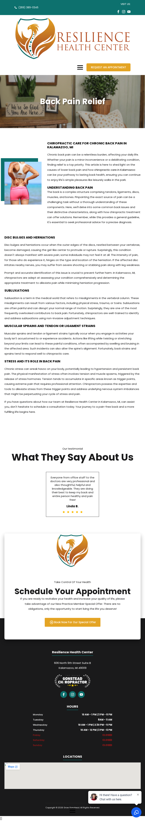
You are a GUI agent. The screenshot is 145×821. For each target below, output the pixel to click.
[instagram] (123, 11)
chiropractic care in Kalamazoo (114, 170)
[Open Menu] (80, 67)
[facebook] (118, 11)
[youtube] (128, 11)
